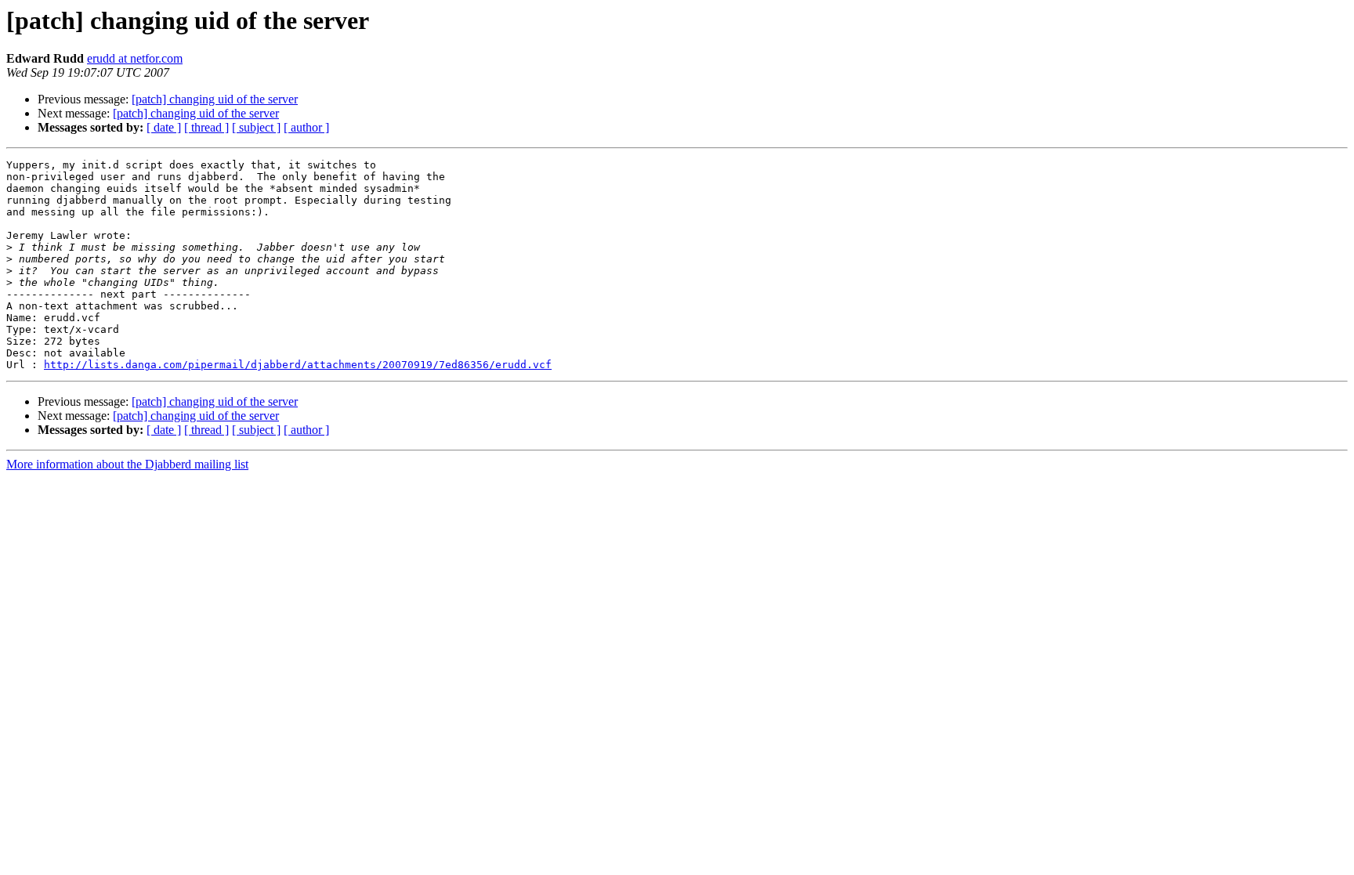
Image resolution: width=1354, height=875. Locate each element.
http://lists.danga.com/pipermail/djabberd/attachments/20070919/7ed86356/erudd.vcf (298, 365)
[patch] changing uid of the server (215, 99)
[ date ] (164, 127)
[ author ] (306, 127)
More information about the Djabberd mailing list (127, 464)
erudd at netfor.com (135, 58)
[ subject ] (256, 127)
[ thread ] (206, 127)
